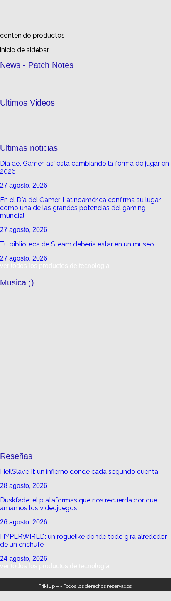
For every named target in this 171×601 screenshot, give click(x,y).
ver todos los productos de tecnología (55, 265)
